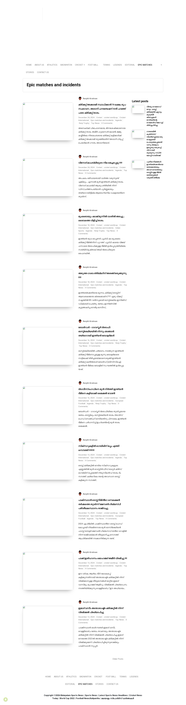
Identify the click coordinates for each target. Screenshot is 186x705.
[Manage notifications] (6, 699)
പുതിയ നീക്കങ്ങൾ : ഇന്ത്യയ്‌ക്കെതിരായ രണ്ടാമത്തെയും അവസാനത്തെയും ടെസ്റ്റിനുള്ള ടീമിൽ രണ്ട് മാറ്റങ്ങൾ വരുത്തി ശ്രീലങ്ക (155, 170)
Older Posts (118, 659)
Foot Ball (93, 64)
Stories (30, 72)
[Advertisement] (93, 42)
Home (29, 64)
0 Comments (106, 123)
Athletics (52, 64)
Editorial (130, 64)
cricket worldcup (111, 117)
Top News (95, 123)
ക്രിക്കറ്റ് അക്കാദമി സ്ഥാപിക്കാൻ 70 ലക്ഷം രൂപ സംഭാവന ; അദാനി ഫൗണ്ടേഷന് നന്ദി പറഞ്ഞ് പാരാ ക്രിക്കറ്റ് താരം (102, 108)
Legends (117, 64)
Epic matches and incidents (102, 120)
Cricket (79, 64)
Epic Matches (145, 64)
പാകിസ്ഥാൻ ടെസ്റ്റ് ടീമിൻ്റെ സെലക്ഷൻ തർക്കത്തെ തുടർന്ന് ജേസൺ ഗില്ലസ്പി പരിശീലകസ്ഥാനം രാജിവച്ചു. (99, 504)
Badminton (66, 64)
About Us (39, 64)
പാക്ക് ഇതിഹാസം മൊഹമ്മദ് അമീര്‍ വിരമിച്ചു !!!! (102, 558)
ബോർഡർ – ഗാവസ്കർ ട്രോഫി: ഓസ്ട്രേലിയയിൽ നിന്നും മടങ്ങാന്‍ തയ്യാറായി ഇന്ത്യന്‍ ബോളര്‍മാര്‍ (96, 331)
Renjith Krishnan (90, 98)
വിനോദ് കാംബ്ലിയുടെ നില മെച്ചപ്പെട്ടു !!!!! (100, 162)
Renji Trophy (84, 123)
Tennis (106, 64)
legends (118, 120)
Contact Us (43, 72)
